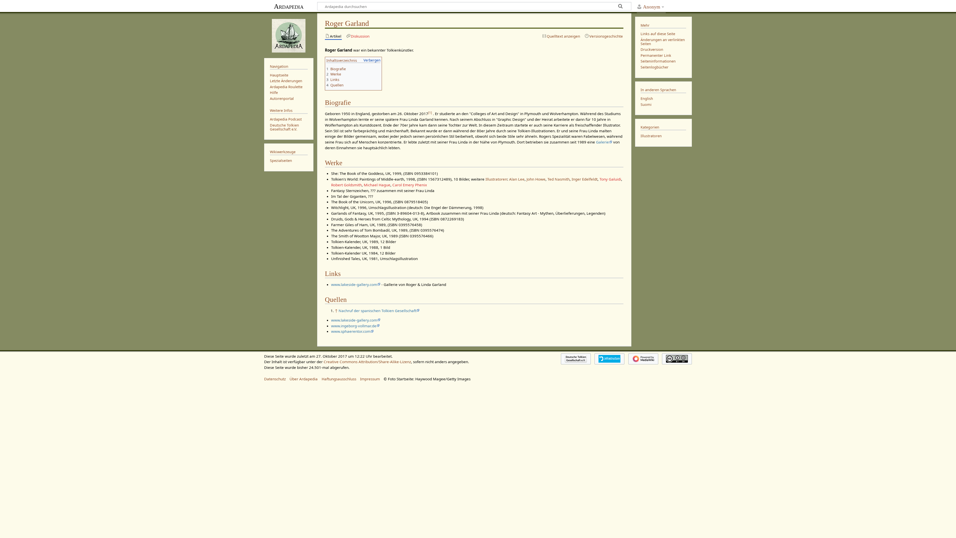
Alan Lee (517, 179)
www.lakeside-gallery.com (354, 284)
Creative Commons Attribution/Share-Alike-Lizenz (367, 361)
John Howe (536, 179)
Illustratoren (496, 179)
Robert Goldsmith (346, 184)
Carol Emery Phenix (409, 184)
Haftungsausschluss (339, 378)
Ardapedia (288, 6)
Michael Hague (377, 184)
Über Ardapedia (304, 378)
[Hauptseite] (288, 35)
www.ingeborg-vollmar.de (353, 325)
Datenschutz (275, 378)
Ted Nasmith (558, 179)
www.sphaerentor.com (350, 331)
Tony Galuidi (610, 179)
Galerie (602, 141)
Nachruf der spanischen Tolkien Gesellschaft (377, 310)
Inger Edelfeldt (585, 179)
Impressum (370, 378)
